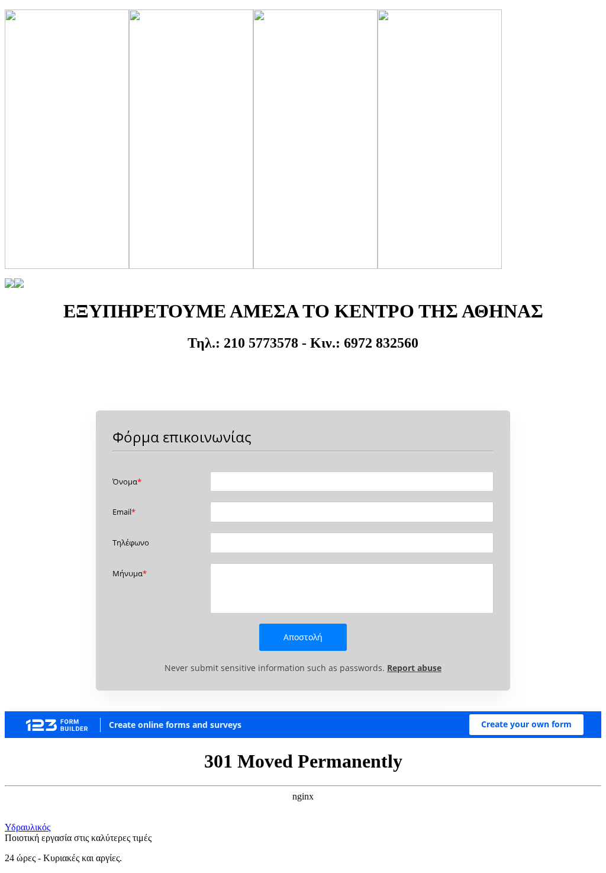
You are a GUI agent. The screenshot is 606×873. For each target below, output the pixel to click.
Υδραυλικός (27, 827)
